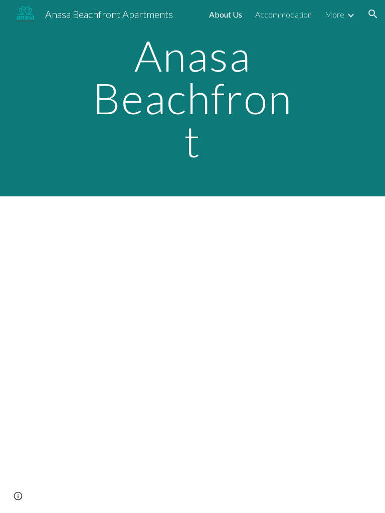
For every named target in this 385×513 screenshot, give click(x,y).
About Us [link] (225, 14)
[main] (192, 98)
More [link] (334, 14)
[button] (373, 14)
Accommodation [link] (283, 14)
